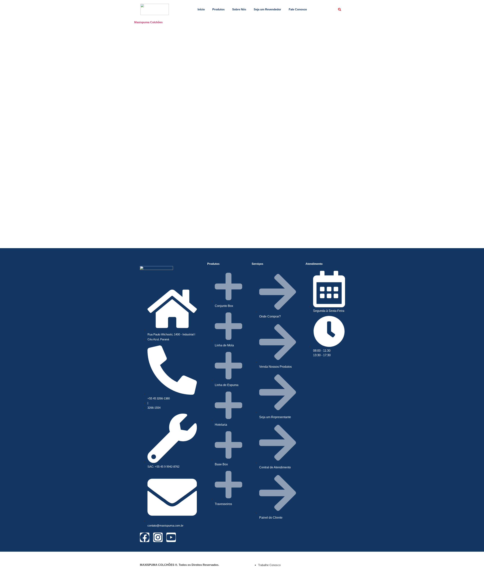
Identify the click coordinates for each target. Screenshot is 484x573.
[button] (339, 9)
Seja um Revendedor (267, 9)
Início (201, 9)
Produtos (218, 9)
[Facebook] (144, 537)
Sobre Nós (239, 9)
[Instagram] (158, 537)
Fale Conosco (298, 9)
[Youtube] (171, 537)
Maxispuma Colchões (148, 22)
